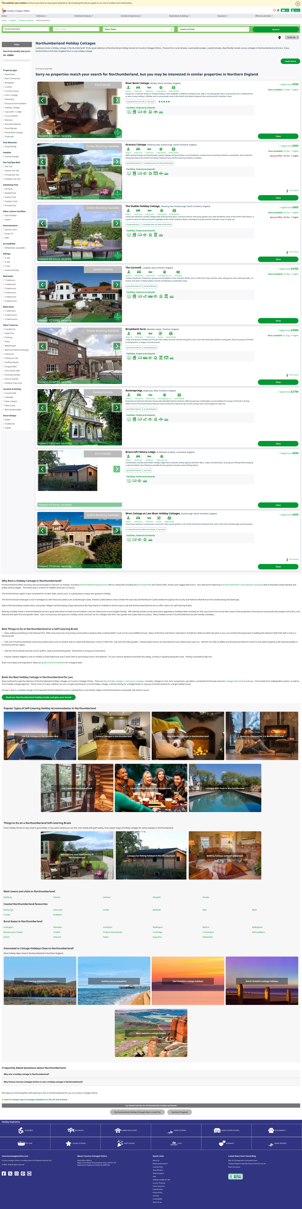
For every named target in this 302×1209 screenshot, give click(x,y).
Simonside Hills (144, 584)
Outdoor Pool (11, 201)
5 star (7, 257)
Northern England (180, 1112)
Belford (206, 927)
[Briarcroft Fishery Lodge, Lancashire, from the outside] (79, 470)
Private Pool (10, 205)
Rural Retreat (11, 128)
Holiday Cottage (12, 107)
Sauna (8, 219)
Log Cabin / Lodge (13, 111)
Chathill (56, 932)
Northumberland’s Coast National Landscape (242, 584)
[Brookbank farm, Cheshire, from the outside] (79, 356)
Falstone (57, 937)
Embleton (57, 914)
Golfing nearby (12, 362)
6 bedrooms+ (11, 301)
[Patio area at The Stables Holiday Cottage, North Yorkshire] (79, 233)
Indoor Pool (10, 197)
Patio (7, 341)
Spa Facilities (11, 215)
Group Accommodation (15, 103)
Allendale (57, 927)
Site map (156, 1196)
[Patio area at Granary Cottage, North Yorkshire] (79, 171)
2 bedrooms (10, 284)
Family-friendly (12, 156)
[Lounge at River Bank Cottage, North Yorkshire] (79, 110)
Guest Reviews (158, 1170)
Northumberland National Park (93, 584)
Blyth (254, 909)
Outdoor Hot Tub (12, 179)
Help (154, 1176)
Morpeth (157, 897)
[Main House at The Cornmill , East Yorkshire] (79, 294)
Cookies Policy (158, 1167)
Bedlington (158, 927)
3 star (7, 266)
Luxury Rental (11, 115)
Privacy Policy (157, 1192)
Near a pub (10, 405)
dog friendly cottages (113, 681)
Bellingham (257, 927)
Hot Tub (8, 166)
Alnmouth (57, 909)
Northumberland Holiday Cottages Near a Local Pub (137, 1112)
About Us (156, 1160)
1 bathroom (10, 310)
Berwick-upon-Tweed (13, 932)
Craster (7, 914)
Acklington (8, 927)
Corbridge (157, 932)
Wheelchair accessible (15, 247)
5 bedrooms (10, 296)
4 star (7, 261)
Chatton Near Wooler (112, 932)
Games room (11, 229)
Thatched (9, 136)
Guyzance (157, 937)
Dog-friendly (10, 146)
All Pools (9, 188)
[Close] (298, 3)
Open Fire (9, 333)
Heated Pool (10, 193)
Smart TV (9, 233)
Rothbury (8, 897)
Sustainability (157, 1199)
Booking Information (160, 1164)
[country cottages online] (16, 10)
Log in (296, 10)
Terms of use (157, 1202)
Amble (106, 909)
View (278, 136)
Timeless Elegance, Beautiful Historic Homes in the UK (247, 1164)
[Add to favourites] (274, 11)
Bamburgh (8, 909)
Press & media (158, 1189)
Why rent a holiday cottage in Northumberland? (26, 1074)
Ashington (107, 927)
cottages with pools (234, 681)
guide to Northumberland (53, 662)
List (286, 10)
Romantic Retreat (13, 124)
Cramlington (208, 932)
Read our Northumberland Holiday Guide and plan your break (38, 697)
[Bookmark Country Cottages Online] (278, 10)
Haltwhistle (208, 937)
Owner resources (159, 1186)
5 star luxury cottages (134, 681)
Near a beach (11, 401)
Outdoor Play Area (13, 383)
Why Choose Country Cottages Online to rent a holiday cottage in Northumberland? (43, 1082)
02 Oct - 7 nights (291, 155)
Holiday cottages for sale (161, 1180)
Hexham (107, 897)
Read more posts (234, 1167)
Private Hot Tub (12, 174)
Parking (8, 337)
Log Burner (10, 329)
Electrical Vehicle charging (16, 349)
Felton (106, 937)
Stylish (8, 427)
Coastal (8, 86)
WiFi (7, 237)
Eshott (6, 937)
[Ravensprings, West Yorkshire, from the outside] (79, 417)
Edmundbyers (258, 932)
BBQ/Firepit (10, 345)
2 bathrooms (11, 315)
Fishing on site (11, 358)
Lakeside (9, 397)
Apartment (10, 74)
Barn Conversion (12, 78)
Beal (204, 909)
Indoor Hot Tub (12, 170)
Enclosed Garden (12, 374)
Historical (9, 354)
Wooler (206, 897)
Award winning (12, 270)
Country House (12, 91)
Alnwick (56, 897)
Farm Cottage (11, 95)
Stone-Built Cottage (14, 132)
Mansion (9, 120)
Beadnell (157, 909)
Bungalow (9, 82)
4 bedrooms (10, 292)
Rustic (7, 419)
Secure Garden (11, 378)
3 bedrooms (10, 288)
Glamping (9, 99)
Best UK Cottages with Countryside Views (242, 1160)
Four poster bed (12, 370)
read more (290, 61)
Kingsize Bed (11, 366)
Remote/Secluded (13, 409)
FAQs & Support (158, 1173)
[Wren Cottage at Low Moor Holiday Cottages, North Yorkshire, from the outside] (79, 540)
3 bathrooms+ (11, 319)
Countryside (10, 393)
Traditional (10, 423)
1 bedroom (10, 280)
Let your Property (159, 1183)
